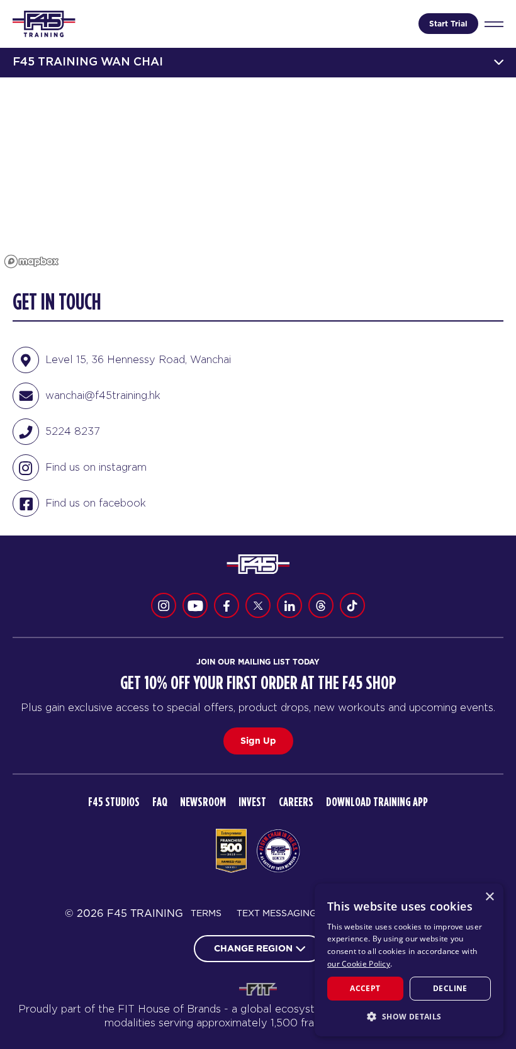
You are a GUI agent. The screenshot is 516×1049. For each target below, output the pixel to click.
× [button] (489, 897)
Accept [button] (365, 988)
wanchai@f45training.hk (102, 395)
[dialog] (409, 960)
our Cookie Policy (358, 963)
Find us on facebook (95, 502)
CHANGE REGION (253, 948)
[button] (409, 1016)
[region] (258, 174)
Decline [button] (450, 988)
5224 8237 (72, 431)
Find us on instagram (96, 467)
